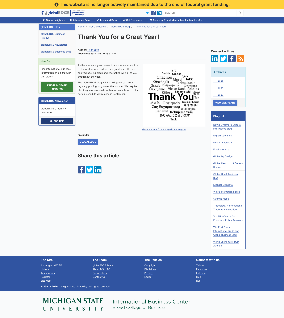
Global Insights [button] (54, 20)
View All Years (225, 102)
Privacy (148, 273)
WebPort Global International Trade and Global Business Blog (226, 231)
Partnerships (100, 273)
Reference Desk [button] (81, 20)
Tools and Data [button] (108, 20)
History (45, 269)
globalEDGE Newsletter (54, 44)
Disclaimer (150, 269)
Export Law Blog (222, 135)
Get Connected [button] (135, 20)
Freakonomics (221, 149)
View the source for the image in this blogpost (164, 129)
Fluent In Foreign (222, 142)
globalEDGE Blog (50, 27)
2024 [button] (218, 87)
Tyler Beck (93, 49)
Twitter (200, 265)
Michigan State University (73, 286)
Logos (147, 276)
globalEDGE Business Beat (56, 51)
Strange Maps (221, 198)
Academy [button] (176, 20)
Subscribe (57, 121)
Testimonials (48, 273)
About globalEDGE (51, 265)
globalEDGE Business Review (53, 35)
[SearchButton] (240, 13)
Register (45, 276)
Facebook (201, 269)
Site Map (46, 280)
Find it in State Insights (57, 87)
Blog (198, 276)
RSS (198, 280)
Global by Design (223, 156)
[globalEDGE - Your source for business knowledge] (63, 13)
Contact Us (99, 276)
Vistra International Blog (226, 191)
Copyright (150, 265)
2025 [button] (218, 80)
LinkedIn (200, 273)
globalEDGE (88, 141)
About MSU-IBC (101, 269)
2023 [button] (218, 94)
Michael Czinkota (223, 184)
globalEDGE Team (103, 265)
